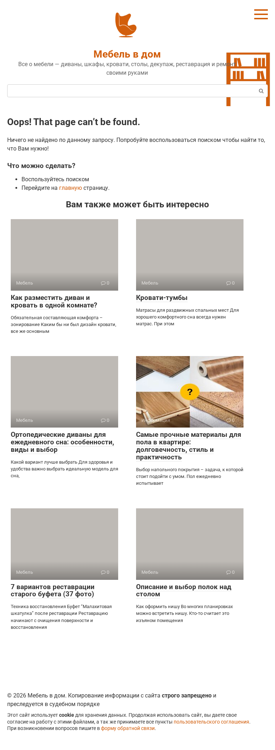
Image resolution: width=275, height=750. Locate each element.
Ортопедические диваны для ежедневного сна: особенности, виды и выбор (62, 442)
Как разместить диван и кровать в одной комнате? (54, 301)
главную (70, 187)
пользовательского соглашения (211, 722)
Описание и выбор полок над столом (183, 590)
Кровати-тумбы (162, 297)
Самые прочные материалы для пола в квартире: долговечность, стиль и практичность (188, 445)
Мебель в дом (127, 54)
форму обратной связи (128, 728)
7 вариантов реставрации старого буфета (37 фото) (53, 590)
